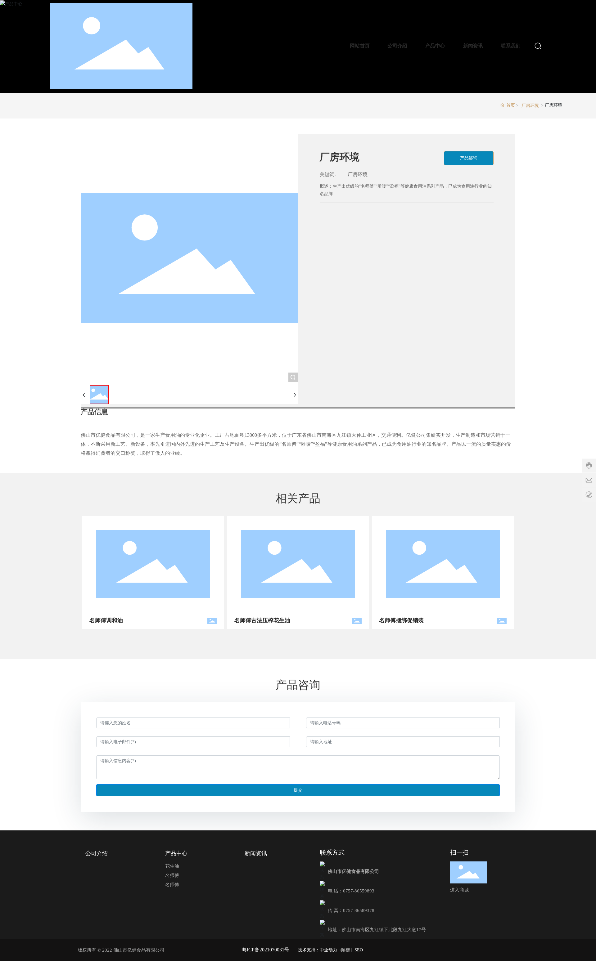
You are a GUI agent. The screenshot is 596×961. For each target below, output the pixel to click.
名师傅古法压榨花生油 (248, 620)
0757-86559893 (358, 890)
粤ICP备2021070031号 (265, 949)
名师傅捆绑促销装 (387, 620)
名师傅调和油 (92, 620)
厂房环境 (530, 105)
